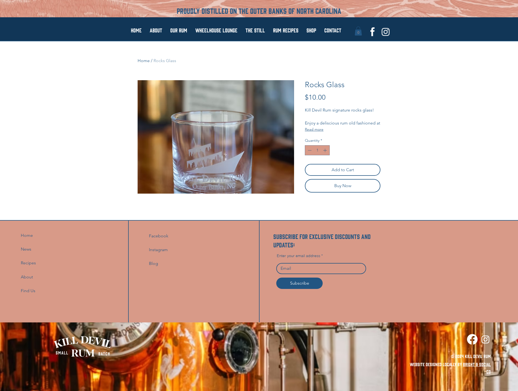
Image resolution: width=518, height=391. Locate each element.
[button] (358, 30)
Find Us (28, 290)
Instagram (158, 249)
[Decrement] (309, 150)
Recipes (28, 262)
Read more (314, 129)
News (26, 249)
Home (144, 60)
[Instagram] (385, 31)
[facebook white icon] (372, 31)
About (27, 276)
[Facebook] (472, 339)
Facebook (158, 235)
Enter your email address (298, 256)
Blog (153, 263)
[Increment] (325, 150)
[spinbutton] (317, 150)
